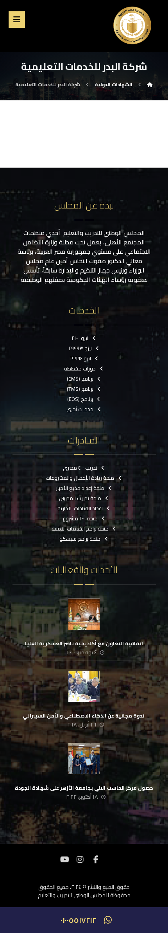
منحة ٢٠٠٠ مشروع (80, 518)
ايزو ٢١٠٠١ (79, 338)
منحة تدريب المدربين (80, 498)
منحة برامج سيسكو (79, 538)
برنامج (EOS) (80, 399)
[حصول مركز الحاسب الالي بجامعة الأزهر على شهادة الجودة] (84, 758)
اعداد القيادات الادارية (80, 508)
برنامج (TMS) (80, 388)
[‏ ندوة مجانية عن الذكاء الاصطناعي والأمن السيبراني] (84, 686)
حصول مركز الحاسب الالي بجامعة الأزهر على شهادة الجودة (84, 787)
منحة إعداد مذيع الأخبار (80, 488)
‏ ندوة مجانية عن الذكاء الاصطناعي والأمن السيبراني (84, 715)
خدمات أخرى (79, 409)
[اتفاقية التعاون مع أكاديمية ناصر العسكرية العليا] (84, 614)
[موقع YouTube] (64, 859)
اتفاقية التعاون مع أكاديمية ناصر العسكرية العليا (84, 643)
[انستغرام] (80, 859)
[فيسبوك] (96, 859)
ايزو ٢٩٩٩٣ (80, 348)
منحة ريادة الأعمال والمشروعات (80, 478)
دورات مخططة (80, 368)
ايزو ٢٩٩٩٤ (80, 358)
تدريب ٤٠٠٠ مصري (80, 467)
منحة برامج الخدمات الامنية (80, 528)
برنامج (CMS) (80, 378)
